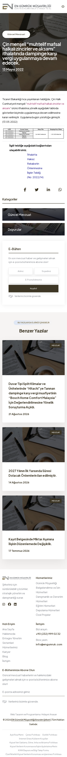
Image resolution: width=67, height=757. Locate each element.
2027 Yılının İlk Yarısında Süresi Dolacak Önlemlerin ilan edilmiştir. (33, 473)
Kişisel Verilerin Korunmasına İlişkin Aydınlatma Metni (33, 746)
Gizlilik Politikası (49, 735)
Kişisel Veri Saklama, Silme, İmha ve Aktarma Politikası (34, 742)
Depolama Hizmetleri (48, 610)
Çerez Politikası (33, 735)
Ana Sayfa (8, 629)
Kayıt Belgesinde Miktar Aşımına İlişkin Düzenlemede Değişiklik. (31, 541)
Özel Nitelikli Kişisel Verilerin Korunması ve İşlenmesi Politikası (33, 754)
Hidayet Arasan (49, 714)
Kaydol (33, 288)
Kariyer (6, 651)
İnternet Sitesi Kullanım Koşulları (33, 739)
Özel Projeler (43, 614)
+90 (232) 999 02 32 (48, 633)
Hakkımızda (8, 633)
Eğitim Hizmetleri (45, 605)
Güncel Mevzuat (16, 34)
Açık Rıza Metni (17, 735)
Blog (5, 656)
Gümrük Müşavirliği (46, 583)
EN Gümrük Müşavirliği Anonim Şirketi (30, 719)
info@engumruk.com (49, 644)
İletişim (6, 660)
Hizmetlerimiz (10, 647)
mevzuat (56, 345)
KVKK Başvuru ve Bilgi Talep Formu (33, 750)
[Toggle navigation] (63, 6)
